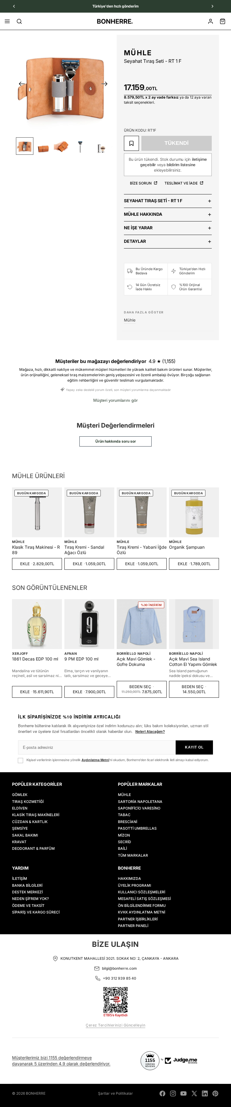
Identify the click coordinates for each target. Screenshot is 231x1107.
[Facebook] (162, 1093)
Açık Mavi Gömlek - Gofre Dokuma (136, 661)
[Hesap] (211, 21)
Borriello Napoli (134, 653)
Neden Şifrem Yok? (30, 898)
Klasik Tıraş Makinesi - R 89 (36, 549)
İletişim (19, 878)
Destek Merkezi (27, 892)
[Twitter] (194, 1093)
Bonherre (35, 1093)
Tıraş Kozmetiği (28, 801)
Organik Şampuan (187, 547)
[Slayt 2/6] (43, 146)
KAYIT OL (194, 747)
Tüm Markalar (133, 855)
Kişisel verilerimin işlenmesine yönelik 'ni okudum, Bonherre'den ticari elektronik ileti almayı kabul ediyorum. (117, 760)
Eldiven (19, 808)
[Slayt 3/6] (62, 146)
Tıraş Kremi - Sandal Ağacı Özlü (84, 549)
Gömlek (19, 794)
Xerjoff (20, 653)
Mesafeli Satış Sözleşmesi (144, 898)
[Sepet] (223, 21)
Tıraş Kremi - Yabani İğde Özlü (142, 549)
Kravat (19, 841)
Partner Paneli (133, 925)
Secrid (124, 841)
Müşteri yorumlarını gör (115, 400)
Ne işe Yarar (138, 227)
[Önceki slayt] (20, 84)
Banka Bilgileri (27, 885)
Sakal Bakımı (25, 835)
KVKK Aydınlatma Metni (141, 912)
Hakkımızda (129, 878)
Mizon (124, 835)
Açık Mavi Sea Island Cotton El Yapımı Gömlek (193, 661)
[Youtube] (183, 1093)
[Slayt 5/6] (99, 146)
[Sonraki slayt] (106, 84)
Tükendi (177, 143)
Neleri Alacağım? (150, 731)
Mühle (138, 53)
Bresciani (127, 821)
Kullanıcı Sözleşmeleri (141, 892)
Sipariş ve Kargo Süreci (36, 912)
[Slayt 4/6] (80, 146)
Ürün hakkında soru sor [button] (115, 441)
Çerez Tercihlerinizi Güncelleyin (115, 1025)
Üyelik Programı (134, 885)
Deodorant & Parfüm (33, 848)
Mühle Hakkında (143, 214)
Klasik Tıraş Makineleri (35, 815)
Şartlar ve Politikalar (115, 1093)
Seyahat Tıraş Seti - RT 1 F (153, 200)
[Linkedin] (204, 1093)
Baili (122, 848)
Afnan (70, 653)
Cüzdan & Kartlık (30, 821)
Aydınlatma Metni (95, 760)
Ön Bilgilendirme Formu (142, 905)
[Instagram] (173, 1093)
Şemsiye (20, 828)
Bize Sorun (141, 183)
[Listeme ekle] (131, 143)
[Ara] (19, 21)
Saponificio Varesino (139, 808)
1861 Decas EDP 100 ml (35, 658)
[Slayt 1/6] (25, 146)
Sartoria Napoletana (140, 801)
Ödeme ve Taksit (28, 905)
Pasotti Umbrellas (137, 828)
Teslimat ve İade (182, 183)
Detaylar (135, 241)
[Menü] (7, 21)
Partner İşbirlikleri (138, 918)
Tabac (124, 815)
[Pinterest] (215, 1093)
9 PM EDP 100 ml (81, 658)
